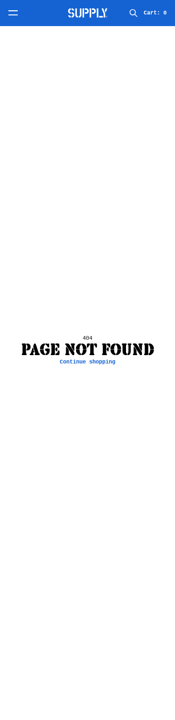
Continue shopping (87, 362)
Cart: (155, 13)
